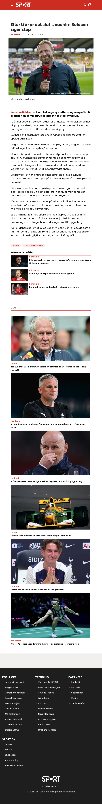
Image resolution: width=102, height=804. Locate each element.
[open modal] (89, 4)
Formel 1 (14, 363)
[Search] (85, 4)
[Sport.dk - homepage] (23, 5)
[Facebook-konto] (51, 798)
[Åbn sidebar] (12, 4)
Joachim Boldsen (21, 112)
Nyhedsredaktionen (24, 99)
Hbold (15, 245)
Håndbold (16, 34)
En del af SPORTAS (51, 786)
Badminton (16, 640)
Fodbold (15, 478)
